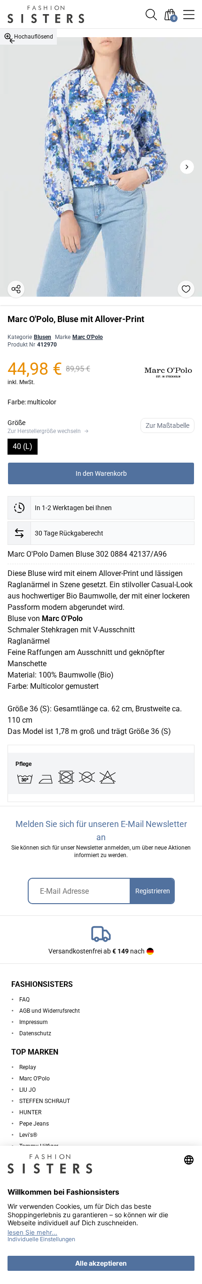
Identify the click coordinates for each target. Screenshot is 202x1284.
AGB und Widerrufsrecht (49, 1011)
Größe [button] (16, 422)
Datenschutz (35, 1033)
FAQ (24, 999)
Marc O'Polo (87, 337)
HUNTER (30, 1112)
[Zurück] (12, 40)
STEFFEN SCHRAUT (44, 1101)
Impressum (33, 1022)
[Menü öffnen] (188, 14)
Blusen (42, 337)
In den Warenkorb (101, 473)
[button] (151, 14)
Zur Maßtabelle (167, 425)
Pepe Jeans (34, 1123)
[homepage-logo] (57, 14)
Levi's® (28, 1135)
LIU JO (27, 1090)
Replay (27, 1067)
